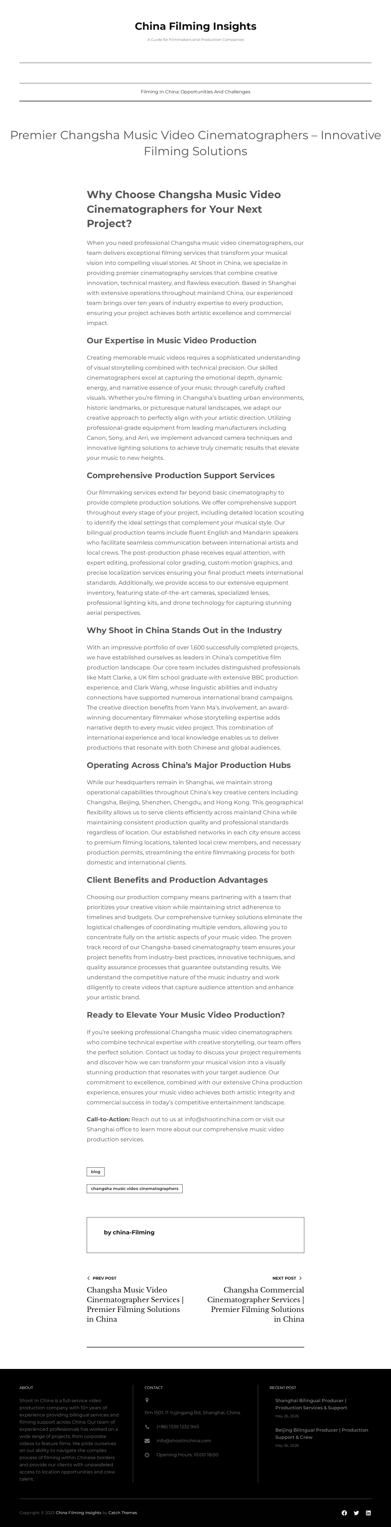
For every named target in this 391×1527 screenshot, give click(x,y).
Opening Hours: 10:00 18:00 (188, 1454)
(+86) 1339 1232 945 (178, 1426)
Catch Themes (122, 1512)
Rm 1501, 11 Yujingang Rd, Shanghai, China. (193, 1412)
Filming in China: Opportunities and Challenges (195, 91)
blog (95, 1171)
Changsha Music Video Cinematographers (134, 1188)
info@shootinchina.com (184, 1440)
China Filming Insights (195, 26)
